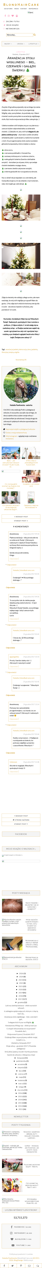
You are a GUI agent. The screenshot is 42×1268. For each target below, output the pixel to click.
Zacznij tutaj (12, 21)
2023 (21, 980)
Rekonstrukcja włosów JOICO (32, 958)
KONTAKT (23, 8)
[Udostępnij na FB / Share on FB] (4, 1266)
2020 (21, 989)
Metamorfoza (12, 29)
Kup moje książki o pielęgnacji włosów (20, 429)
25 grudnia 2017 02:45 (31, 574)
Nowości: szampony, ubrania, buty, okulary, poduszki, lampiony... (32, 1135)
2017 (20, 999)
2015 (20, 1096)
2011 (21, 1109)
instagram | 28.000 (23, 1233)
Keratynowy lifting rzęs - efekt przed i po (21, 1025)
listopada (21, 1058)
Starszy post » (21, 520)
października (21, 1061)
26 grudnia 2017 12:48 (31, 762)
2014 (20, 1099)
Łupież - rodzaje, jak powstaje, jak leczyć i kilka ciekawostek (32, 1149)
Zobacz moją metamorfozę (16, 432)
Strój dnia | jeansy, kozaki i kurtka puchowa (21, 1052)
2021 (21, 986)
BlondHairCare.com (25, 1258)
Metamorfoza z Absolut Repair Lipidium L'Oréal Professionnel (31, 944)
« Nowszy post (21, 516)
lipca (21, 1071)
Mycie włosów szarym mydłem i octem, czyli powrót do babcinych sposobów (31, 925)
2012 (20, 1106)
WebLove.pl (28, 1260)
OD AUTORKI (8, 8)
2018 (21, 996)
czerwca (21, 1074)
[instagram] (9, 16)
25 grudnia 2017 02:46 (31, 734)
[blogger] (17, 16)
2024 (21, 976)
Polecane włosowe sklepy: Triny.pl (32, 1166)
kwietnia (21, 1080)
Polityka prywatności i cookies (21, 1254)
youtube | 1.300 (23, 1245)
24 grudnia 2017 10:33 (31, 657)
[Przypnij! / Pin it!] (21, 1266)
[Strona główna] (30, 12)
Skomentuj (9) (21, 360)
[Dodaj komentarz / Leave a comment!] (38, 1266)
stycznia (20, 1090)
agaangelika (14, 657)
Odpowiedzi (11, 565)
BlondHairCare (21, 4)
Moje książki (12, 25)
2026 (21, 973)
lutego (21, 1087)
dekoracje (23, 349)
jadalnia (34, 349)
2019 (21, 993)
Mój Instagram (11, 436)
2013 (20, 1103)
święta (11, 352)
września (21, 1064)
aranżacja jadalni (12, 349)
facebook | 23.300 (22, 1227)
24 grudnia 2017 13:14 (31, 704)
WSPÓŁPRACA (33, 8)
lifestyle (33, 44)
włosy (7, 44)
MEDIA (16, 8)
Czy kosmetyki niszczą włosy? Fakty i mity (31, 1185)
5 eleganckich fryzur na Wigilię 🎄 (21, 1022)
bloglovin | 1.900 (23, 1239)
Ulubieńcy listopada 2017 (21, 1043)
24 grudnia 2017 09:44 (31, 534)
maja (21, 1077)
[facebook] (5, 16)
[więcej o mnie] (21, 402)
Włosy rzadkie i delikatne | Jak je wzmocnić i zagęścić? (32, 906)
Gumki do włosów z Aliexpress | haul (21, 1055)
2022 (21, 983)
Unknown (13, 762)
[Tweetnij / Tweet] (12, 1266)
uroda (20, 44)
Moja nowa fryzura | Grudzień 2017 (21, 1034)
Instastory (10, 438)
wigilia (16, 352)
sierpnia (21, 1067)
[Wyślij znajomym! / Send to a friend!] (29, 1266)
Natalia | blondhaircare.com (23, 570)
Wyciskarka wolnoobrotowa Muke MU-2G (32, 1201)
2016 (20, 1093)
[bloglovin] (13, 16)
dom (29, 349)
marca (20, 1083)
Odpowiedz (14, 559)
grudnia (21, 1002)
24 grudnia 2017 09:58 (31, 597)
